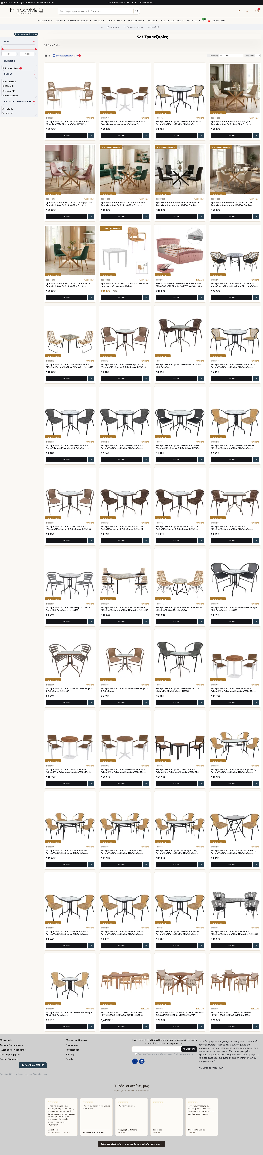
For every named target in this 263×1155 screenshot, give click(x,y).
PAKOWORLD (254, 118)
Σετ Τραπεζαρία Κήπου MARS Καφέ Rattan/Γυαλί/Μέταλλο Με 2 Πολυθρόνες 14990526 (122, 527)
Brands (8, 74)
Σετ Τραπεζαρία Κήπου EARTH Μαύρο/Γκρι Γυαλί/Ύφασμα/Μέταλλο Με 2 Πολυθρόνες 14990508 (67, 447)
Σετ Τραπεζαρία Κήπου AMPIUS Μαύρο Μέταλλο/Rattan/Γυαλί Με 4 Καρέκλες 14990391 (234, 932)
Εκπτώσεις (9, 61)
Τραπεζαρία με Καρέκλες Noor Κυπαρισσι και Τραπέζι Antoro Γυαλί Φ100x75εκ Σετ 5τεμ (123, 203)
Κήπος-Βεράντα (113, 27)
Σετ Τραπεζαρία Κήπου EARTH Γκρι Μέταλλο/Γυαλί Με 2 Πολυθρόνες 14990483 (68, 608)
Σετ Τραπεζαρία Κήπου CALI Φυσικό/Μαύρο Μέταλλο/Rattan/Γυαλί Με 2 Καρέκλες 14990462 (69, 365)
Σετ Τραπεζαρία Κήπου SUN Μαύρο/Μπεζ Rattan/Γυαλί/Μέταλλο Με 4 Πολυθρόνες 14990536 (121, 851)
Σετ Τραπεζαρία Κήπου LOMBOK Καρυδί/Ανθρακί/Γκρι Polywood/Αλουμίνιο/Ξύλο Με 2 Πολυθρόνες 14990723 (177, 770)
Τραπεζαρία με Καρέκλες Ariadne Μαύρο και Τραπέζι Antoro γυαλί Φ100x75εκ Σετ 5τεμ (178, 203)
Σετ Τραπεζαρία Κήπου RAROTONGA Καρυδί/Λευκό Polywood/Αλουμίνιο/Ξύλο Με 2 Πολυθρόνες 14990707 (123, 123)
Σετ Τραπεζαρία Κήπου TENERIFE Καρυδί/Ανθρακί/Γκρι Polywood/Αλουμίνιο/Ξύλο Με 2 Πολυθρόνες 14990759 (233, 689)
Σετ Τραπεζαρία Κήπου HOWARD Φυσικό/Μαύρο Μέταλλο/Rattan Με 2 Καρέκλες (179, 608)
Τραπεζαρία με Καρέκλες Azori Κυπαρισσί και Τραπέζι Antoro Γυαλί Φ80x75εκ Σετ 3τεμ (68, 284)
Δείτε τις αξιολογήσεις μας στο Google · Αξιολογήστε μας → (131, 1144)
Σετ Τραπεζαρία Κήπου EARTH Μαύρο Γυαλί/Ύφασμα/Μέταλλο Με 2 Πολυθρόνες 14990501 (178, 446)
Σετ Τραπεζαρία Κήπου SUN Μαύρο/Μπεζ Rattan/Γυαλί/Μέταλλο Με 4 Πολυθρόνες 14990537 (66, 851)
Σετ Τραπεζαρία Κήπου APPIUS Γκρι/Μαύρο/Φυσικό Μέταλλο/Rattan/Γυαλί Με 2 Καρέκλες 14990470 (233, 285)
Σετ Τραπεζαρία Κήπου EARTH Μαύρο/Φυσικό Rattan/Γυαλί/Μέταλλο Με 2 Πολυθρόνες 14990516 (233, 366)
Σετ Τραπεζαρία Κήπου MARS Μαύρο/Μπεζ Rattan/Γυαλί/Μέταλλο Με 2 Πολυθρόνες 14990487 (122, 932)
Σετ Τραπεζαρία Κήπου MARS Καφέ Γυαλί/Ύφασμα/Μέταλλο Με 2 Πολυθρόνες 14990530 (68, 527)
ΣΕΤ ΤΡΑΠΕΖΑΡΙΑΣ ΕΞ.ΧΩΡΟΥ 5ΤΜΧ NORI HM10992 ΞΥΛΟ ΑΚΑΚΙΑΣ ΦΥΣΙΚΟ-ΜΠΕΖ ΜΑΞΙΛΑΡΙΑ (180, 1013)
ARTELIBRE (90, 118)
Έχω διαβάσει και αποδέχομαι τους (166, 1054)
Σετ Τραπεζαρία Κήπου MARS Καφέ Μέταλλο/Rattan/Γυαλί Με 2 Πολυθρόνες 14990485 (231, 527)
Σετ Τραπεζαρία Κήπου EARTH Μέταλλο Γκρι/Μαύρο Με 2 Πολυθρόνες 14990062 (178, 689)
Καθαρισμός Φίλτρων (27, 34)
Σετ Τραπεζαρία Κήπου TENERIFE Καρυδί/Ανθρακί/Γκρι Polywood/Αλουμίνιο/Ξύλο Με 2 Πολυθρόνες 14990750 (68, 770)
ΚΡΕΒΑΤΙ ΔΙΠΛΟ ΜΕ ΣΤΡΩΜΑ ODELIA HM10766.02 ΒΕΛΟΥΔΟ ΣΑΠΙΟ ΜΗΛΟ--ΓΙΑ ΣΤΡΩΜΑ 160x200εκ (179, 284)
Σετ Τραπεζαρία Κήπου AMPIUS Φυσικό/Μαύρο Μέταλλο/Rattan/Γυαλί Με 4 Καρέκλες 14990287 (124, 608)
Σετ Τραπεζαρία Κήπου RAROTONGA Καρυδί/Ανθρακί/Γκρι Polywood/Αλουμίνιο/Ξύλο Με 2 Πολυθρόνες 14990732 (123, 770)
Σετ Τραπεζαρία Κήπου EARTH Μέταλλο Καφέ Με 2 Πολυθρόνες (178, 365)
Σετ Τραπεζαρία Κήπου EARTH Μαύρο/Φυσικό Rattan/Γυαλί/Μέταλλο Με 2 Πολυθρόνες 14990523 (178, 123)
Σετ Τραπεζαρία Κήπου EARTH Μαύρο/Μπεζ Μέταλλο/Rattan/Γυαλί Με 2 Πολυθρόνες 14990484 (232, 447)
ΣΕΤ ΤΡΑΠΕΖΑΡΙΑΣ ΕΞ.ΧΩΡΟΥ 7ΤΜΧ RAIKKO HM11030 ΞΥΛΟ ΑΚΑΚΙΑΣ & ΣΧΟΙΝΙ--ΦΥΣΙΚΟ (122, 1013)
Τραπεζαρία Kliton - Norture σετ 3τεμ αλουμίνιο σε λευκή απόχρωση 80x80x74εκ (124, 284)
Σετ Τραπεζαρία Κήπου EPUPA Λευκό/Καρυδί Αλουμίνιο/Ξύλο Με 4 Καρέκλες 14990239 (67, 122)
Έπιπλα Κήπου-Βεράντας (133, 27)
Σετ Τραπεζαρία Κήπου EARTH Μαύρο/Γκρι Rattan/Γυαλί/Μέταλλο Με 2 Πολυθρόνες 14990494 (122, 447)
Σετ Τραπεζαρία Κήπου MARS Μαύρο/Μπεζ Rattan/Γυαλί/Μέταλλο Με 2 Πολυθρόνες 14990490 (67, 932)
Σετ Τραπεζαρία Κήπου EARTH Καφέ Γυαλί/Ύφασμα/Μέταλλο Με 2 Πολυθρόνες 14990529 (123, 365)
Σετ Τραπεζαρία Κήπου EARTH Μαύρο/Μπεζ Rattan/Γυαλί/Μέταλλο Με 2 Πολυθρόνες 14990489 (177, 932)
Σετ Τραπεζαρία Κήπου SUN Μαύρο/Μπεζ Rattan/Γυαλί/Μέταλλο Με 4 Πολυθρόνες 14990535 (176, 851)
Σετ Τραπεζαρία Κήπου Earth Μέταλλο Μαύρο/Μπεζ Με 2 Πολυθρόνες (69, 1013)
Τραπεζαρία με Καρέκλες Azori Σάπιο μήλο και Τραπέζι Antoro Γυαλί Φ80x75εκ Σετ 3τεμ (69, 203)
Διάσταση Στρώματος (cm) (18, 101)
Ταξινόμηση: (213, 55)
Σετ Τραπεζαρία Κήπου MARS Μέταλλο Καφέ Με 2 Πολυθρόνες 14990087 (69, 689)
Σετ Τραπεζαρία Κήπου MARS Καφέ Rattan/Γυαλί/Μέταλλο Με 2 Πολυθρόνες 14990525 (177, 527)
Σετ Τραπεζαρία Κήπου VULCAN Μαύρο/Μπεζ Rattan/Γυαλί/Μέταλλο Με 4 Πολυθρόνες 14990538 (233, 770)
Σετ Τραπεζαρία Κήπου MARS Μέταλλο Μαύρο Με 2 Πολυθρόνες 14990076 (234, 608)
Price (7, 41)
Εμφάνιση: (250, 55)
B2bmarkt (200, 280)
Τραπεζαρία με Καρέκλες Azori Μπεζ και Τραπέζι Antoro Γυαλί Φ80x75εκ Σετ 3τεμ (231, 122)
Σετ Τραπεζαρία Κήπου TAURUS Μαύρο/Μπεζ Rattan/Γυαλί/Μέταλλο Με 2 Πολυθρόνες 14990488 (233, 851)
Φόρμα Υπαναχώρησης (33, 1065)
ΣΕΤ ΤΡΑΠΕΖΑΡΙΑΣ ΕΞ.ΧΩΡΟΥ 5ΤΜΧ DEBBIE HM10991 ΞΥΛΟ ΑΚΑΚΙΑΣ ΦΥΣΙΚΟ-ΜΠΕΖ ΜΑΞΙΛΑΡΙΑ (231, 1013)
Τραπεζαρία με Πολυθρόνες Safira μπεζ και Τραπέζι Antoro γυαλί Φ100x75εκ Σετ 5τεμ (232, 203)
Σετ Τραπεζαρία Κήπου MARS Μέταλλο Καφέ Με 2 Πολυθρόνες (124, 689)
